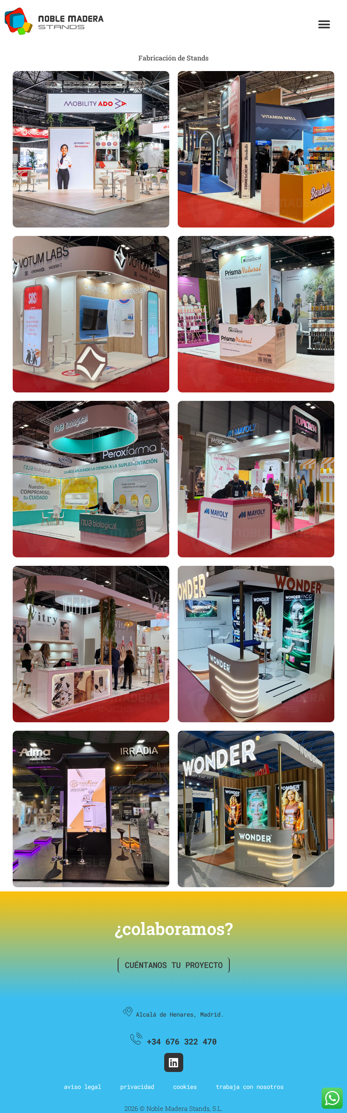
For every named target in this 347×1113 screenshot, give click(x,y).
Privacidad (137, 1087)
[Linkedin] (173, 1062)
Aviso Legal (82, 1087)
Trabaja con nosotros (250, 1087)
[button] (323, 24)
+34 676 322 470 (179, 1041)
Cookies (185, 1087)
